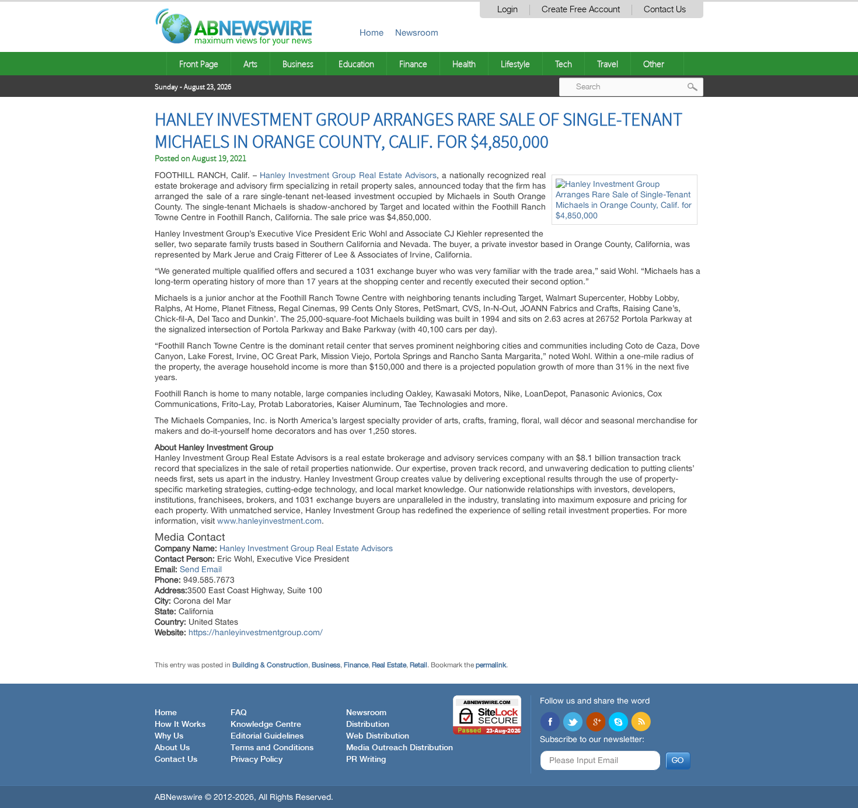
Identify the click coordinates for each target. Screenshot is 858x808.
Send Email (201, 569)
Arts (250, 63)
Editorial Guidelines (267, 736)
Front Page (198, 63)
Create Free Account (581, 9)
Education (356, 63)
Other (653, 63)
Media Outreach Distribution (399, 748)
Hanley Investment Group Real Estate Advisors (348, 175)
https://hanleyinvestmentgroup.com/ (256, 632)
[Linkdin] (595, 723)
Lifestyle (515, 63)
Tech (563, 63)
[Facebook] (550, 723)
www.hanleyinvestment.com (269, 520)
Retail (418, 665)
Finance (413, 63)
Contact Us (665, 9)
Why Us (169, 736)
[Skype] (618, 723)
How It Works (180, 724)
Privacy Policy (256, 759)
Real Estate (389, 665)
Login (507, 9)
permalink (491, 665)
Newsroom (416, 32)
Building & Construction (270, 665)
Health (464, 63)
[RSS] (641, 723)
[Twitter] (573, 723)
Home (371, 32)
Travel (607, 63)
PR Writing (366, 759)
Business (297, 63)
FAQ (239, 713)
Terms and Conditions (272, 748)
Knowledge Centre (266, 724)
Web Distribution (377, 736)
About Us (172, 748)
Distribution (367, 724)
